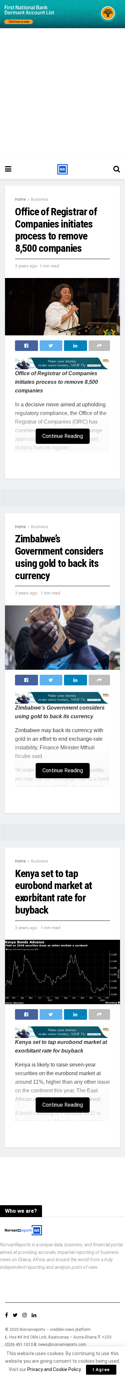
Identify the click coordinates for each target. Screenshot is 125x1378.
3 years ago (26, 265)
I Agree (101, 1369)
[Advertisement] (62, 94)
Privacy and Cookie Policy (54, 1369)
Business (39, 199)
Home (20, 199)
